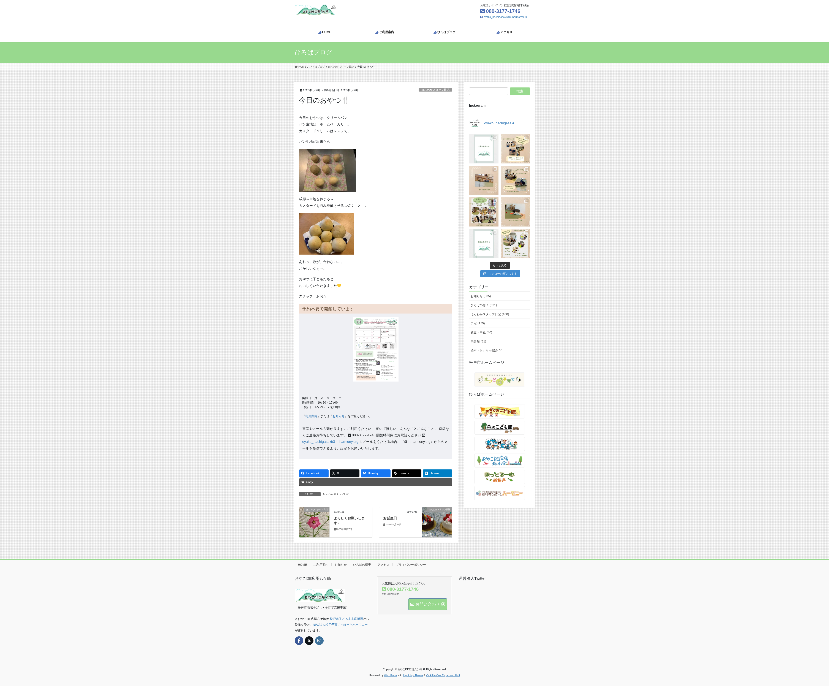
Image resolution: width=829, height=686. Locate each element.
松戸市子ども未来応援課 (346, 619)
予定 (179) (478, 323)
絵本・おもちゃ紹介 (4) (487, 350)
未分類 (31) (478, 341)
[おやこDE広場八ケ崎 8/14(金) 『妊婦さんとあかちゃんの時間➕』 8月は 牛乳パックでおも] (483, 212)
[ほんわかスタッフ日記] (314, 522)
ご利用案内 (320, 564)
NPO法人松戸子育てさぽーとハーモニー (340, 624)
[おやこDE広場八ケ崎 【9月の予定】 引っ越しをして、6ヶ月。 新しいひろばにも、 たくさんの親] (483, 148)
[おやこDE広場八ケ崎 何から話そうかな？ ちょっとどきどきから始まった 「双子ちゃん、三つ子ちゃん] (515, 148)
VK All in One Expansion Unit (443, 675)
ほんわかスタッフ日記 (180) (490, 314)
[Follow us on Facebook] (299, 640)
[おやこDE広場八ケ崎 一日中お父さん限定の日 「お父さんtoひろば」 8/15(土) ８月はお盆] (515, 180)
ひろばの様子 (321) (484, 305)
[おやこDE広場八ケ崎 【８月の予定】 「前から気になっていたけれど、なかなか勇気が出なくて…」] (483, 243)
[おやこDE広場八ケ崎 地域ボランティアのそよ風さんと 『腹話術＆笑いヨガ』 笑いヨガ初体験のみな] (515, 243)
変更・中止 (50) (481, 332)
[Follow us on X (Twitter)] (309, 640)
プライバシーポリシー (411, 564)
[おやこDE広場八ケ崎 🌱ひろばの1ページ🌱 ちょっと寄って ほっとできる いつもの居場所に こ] (483, 180)
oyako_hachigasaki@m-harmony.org (505, 17)
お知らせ (338, 416)
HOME (302, 564)
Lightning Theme (413, 675)
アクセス (383, 564)
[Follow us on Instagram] (319, 640)
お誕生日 (390, 518)
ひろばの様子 (362, 564)
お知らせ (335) (481, 296)
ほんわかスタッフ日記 (435, 89)
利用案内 (311, 416)
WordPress (390, 675)
